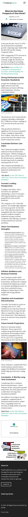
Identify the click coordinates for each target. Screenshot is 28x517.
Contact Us (6, 484)
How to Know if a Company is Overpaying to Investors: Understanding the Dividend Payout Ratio (12, 70)
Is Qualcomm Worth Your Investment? (15, 446)
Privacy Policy (5, 512)
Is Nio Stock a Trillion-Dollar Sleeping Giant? (11, 455)
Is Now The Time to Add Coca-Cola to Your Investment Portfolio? (14, 177)
